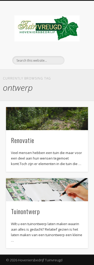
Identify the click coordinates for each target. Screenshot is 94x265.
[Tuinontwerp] (47, 189)
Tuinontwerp (25, 211)
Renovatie (22, 140)
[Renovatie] (47, 118)
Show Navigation (75, 47)
